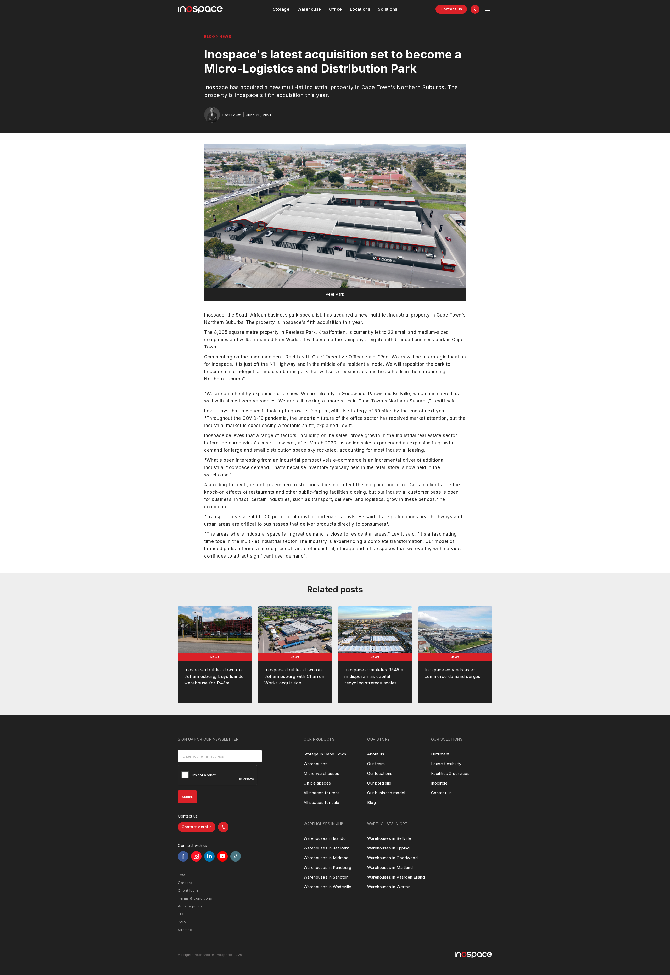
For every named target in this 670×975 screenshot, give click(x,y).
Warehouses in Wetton (388, 886)
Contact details (197, 827)
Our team (376, 763)
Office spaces (317, 783)
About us (375, 753)
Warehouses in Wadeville (327, 886)
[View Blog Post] (215, 654)
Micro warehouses (321, 773)
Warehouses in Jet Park (326, 848)
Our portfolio (379, 783)
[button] (281, 9)
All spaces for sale (321, 802)
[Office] (335, 9)
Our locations (380, 773)
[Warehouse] (309, 9)
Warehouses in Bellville (389, 838)
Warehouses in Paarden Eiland (396, 877)
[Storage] (281, 9)
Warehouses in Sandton (326, 877)
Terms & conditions (195, 898)
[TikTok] (235, 856)
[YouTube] (222, 856)
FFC (181, 914)
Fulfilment (440, 753)
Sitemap (185, 930)
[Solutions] (360, 9)
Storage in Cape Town (325, 753)
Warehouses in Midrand (326, 857)
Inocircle (439, 783)
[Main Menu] (487, 9)
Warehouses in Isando (325, 838)
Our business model (386, 792)
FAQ (181, 875)
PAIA (182, 922)
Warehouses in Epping (388, 848)
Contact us (451, 9)
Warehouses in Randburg (327, 867)
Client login (188, 890)
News (225, 36)
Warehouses (315, 763)
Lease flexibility (446, 763)
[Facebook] (183, 856)
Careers (185, 882)
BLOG (209, 36)
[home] (200, 10)
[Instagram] (196, 856)
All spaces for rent (321, 792)
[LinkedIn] (209, 856)
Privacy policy (190, 906)
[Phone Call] (475, 9)
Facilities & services (450, 773)
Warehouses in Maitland (390, 867)
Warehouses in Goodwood (392, 857)
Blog (371, 802)
